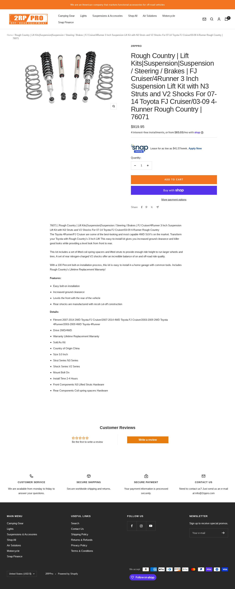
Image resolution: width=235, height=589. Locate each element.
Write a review (148, 439)
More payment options (173, 199)
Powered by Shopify (68, 573)
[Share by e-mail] (157, 207)
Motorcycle (168, 15)
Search (75, 523)
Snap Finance (66, 22)
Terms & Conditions (82, 550)
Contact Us (77, 528)
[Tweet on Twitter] (151, 207)
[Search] (211, 19)
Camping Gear (66, 15)
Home (10, 35)
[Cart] (226, 19)
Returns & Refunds (82, 539)
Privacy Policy (79, 545)
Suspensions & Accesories (107, 15)
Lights (83, 15)
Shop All (132, 15)
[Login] (219, 19)
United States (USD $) (20, 573)
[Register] (223, 533)
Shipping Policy (79, 534)
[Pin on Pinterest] (146, 207)
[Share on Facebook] (141, 207)
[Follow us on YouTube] (151, 526)
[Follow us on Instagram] (141, 526)
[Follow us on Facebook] (132, 526)
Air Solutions (150, 15)
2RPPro (136, 46)
